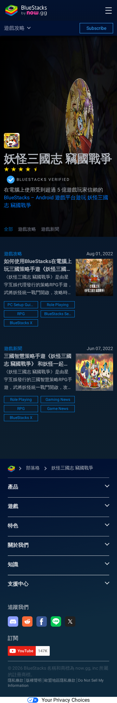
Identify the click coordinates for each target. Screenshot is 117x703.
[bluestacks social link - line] (56, 621)
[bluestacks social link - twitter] (70, 621)
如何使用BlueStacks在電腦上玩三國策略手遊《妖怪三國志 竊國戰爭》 (38, 265)
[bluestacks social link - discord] (13, 621)
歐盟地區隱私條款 (59, 680)
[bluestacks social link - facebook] (41, 621)
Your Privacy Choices (66, 700)
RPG (21, 314)
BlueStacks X (21, 323)
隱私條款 (15, 680)
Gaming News (58, 399)
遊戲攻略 (27, 229)
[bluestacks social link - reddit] (27, 621)
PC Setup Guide (20, 304)
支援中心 (18, 584)
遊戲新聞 (50, 229)
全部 (8, 229)
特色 (13, 525)
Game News (57, 408)
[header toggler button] (108, 10)
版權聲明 (34, 680)
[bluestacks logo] (26, 10)
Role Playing (58, 304)
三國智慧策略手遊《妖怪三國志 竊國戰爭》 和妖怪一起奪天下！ (38, 360)
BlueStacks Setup (57, 314)
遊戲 (13, 506)
